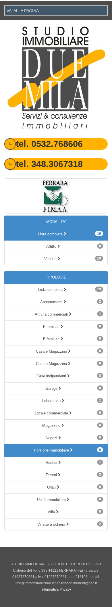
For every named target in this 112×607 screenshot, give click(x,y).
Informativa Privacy (56, 589)
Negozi (73, 437)
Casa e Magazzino (68, 351)
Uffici (74, 487)
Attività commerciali (68, 314)
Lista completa (69, 234)
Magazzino (71, 425)
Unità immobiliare (69, 499)
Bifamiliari (72, 326)
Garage (73, 388)
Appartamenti (70, 301)
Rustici (73, 462)
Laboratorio (71, 400)
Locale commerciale (68, 413)
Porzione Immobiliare (67, 450)
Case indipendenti (68, 376)
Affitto (73, 246)
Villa (74, 512)
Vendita (72, 258)
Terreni (73, 474)
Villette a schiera (69, 524)
